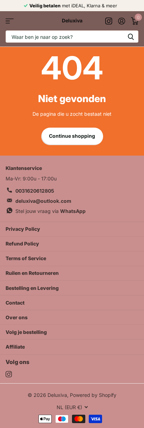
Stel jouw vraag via (50, 211)
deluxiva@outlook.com (43, 201)
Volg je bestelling (26, 332)
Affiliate (15, 347)
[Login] (121, 21)
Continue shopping (72, 136)
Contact (15, 303)
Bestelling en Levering (32, 288)
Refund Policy (22, 244)
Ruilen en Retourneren (32, 273)
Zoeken (130, 36)
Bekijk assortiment (10, 21)
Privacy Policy (23, 229)
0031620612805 (34, 191)
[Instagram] (9, 374)
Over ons (17, 317)
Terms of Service (26, 258)
